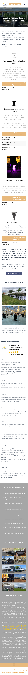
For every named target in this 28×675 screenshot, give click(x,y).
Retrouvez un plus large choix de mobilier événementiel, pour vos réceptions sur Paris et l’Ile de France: (14, 670)
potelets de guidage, (10, 626)
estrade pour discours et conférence (15, 628)
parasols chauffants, (7, 629)
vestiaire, (21, 625)
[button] (25, 4)
